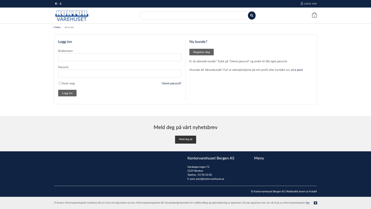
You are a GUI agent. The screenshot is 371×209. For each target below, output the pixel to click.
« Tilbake (56, 27)
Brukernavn (65, 51)
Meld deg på (185, 139)
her (307, 203)
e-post (298, 70)
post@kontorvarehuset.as (210, 179)
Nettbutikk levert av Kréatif (301, 191)
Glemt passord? (171, 83)
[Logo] (71, 15)
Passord (63, 67)
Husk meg (68, 83)
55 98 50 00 (205, 175)
